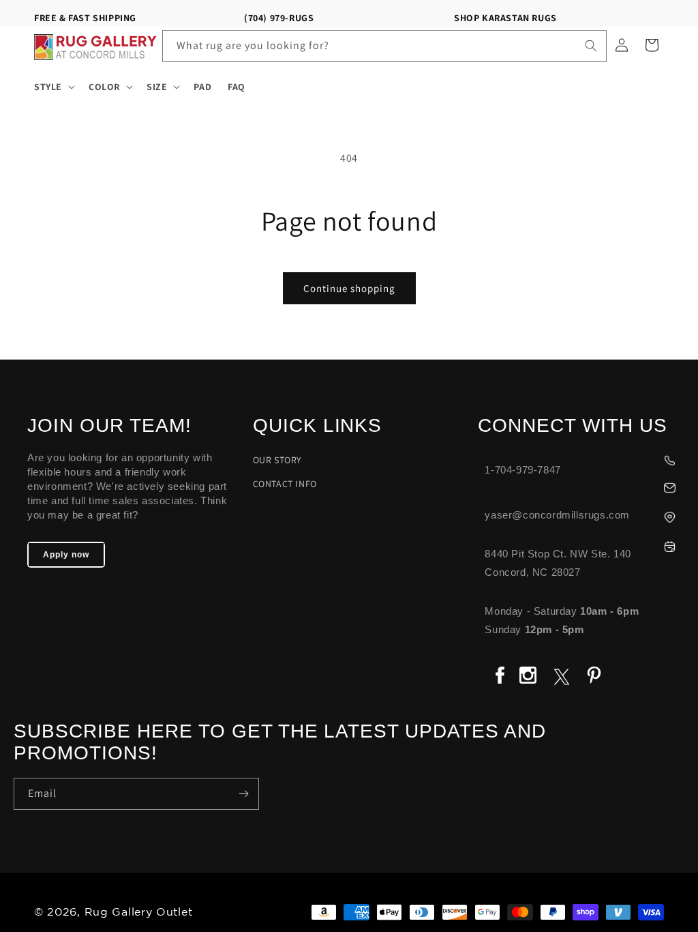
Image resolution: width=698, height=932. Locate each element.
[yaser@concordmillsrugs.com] (581, 486)
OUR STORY (277, 460)
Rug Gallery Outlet (139, 912)
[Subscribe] (243, 794)
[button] (53, 86)
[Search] (591, 46)
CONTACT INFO (285, 484)
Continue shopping (349, 288)
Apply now (66, 554)
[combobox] (385, 46)
